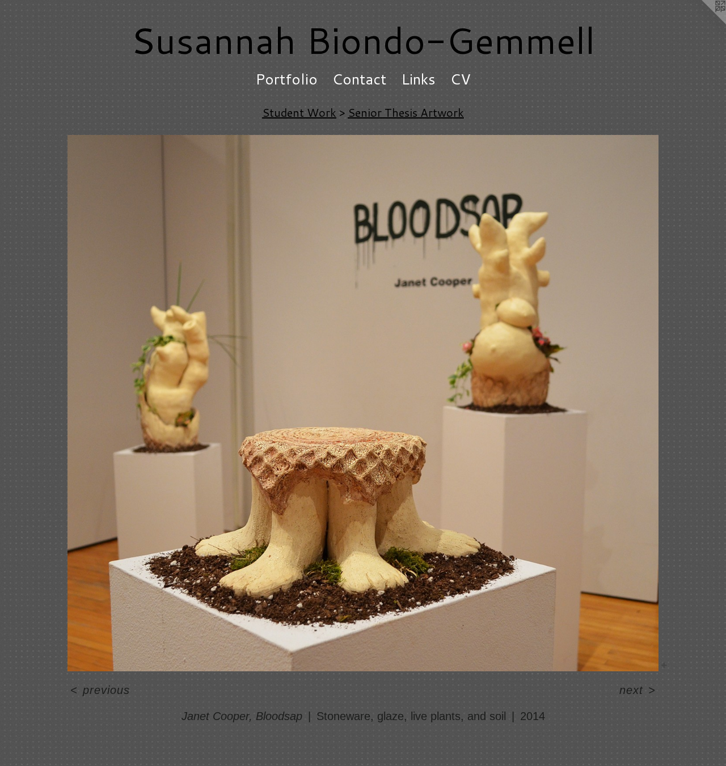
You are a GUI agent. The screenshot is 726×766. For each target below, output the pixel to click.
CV (460, 79)
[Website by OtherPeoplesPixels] (703, 22)
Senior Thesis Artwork (406, 112)
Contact (359, 79)
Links (418, 79)
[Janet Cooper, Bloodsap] (363, 403)
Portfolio (286, 79)
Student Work (299, 112)
